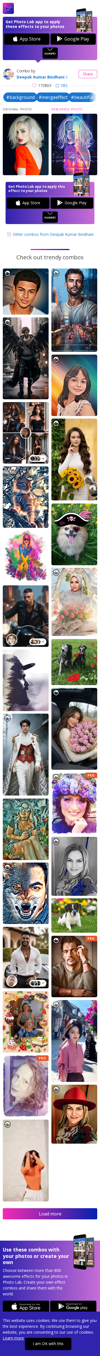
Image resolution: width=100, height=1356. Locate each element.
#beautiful (82, 97)
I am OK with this (48, 1343)
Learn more (13, 1338)
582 (64, 85)
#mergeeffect (53, 97)
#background (20, 97)
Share (88, 74)
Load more (50, 1214)
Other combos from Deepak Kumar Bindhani (53, 234)
